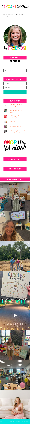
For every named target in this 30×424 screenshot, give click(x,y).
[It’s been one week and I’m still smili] (15, 315)
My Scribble (13, 121)
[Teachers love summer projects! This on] (15, 256)
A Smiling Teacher (15, 5)
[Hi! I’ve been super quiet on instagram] (15, 404)
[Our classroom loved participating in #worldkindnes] (15, 285)
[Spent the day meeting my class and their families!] (15, 375)
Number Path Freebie (16, 126)
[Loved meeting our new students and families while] (15, 226)
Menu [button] (16, 1)
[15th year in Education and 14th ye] (15, 345)
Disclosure (11, 421)
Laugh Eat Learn (25, 421)
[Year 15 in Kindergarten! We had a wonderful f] (15, 196)
